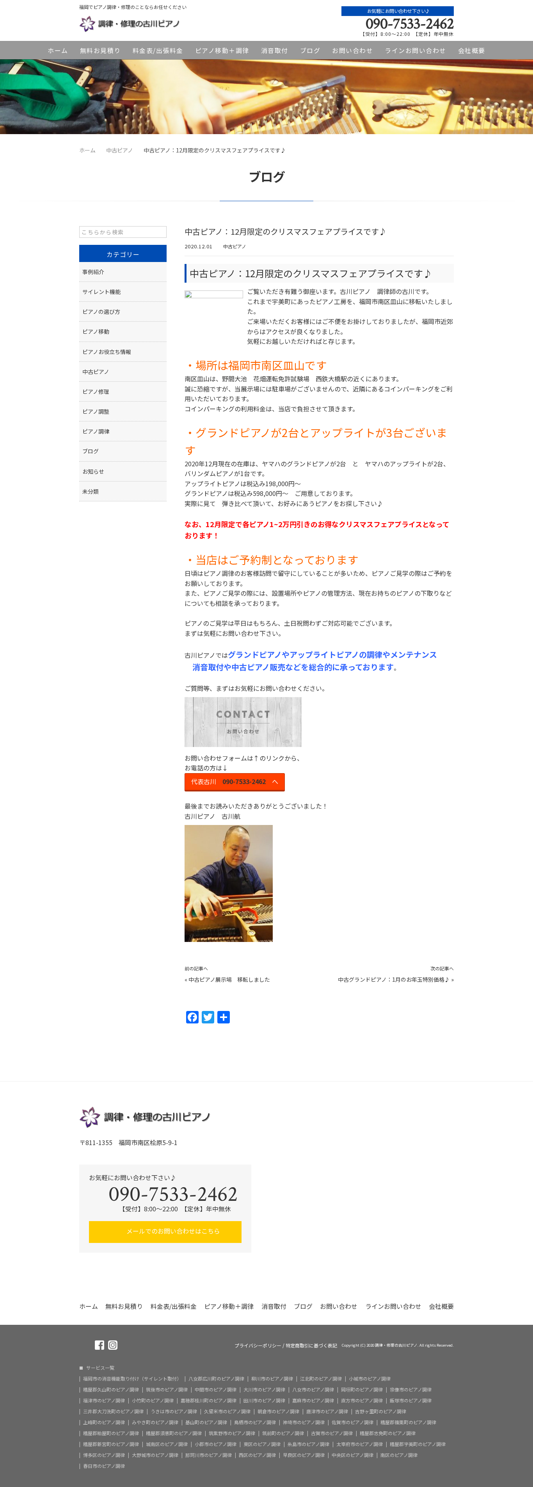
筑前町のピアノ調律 (283, 1433)
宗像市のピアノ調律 (411, 1389)
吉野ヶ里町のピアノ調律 (380, 1411)
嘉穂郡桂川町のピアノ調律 (208, 1400)
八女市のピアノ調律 (313, 1389)
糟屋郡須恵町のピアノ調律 (174, 1433)
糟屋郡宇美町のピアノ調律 (418, 1444)
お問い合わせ (352, 50)
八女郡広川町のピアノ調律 (216, 1378)
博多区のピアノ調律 (104, 1455)
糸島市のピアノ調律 (308, 1444)
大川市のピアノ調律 (264, 1389)
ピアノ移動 (95, 331)
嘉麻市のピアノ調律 (313, 1400)
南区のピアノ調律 (399, 1455)
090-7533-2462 (410, 24)
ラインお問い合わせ (415, 50)
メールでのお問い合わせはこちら (172, 1231)
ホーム (58, 50)
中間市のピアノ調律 (215, 1389)
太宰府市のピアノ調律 (359, 1444)
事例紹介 (93, 272)
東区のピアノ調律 (262, 1444)
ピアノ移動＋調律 (222, 50)
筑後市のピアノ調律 (167, 1389)
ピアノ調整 (95, 411)
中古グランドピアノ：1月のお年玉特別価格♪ (394, 979)
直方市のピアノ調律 (362, 1400)
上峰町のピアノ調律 (104, 1422)
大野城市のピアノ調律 (155, 1455)
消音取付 (274, 50)
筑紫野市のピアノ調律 (232, 1433)
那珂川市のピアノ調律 (208, 1455)
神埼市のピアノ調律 (304, 1422)
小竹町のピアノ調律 (153, 1400)
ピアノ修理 (95, 391)
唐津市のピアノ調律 (327, 1411)
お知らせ (93, 471)
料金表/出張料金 (158, 50)
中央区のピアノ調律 (352, 1455)
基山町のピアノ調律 (206, 1422)
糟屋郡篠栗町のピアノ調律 (408, 1422)
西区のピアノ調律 (257, 1455)
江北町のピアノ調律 (321, 1378)
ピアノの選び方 (101, 311)
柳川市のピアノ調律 (272, 1378)
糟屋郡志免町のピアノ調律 (388, 1433)
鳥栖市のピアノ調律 (255, 1422)
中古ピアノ (234, 246)
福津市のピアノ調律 (104, 1400)
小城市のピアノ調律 (370, 1378)
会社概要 (471, 50)
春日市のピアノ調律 (104, 1466)
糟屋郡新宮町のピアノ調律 (111, 1444)
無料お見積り (100, 50)
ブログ (310, 50)
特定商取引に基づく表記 (311, 1345)
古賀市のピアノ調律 (332, 1433)
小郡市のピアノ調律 (215, 1444)
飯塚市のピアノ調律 (411, 1400)
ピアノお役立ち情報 (106, 352)
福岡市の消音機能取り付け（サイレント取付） (132, 1378)
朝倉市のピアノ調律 (278, 1411)
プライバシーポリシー (258, 1345)
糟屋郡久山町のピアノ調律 (111, 1389)
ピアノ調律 (95, 431)
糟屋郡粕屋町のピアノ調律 (111, 1433)
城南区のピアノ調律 (167, 1444)
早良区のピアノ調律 (304, 1455)
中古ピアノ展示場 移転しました (229, 979)
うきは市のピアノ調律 (174, 1411)
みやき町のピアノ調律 (155, 1422)
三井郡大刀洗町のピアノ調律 (113, 1411)
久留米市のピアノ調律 (227, 1411)
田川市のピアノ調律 (264, 1400)
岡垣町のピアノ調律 (362, 1389)
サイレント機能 (101, 292)
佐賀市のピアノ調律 (352, 1422)
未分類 (90, 491)
